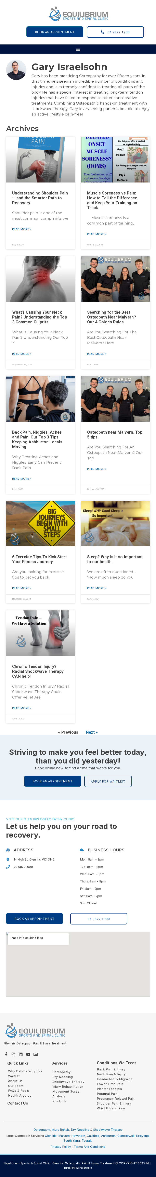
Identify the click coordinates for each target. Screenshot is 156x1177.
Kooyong (142, 1136)
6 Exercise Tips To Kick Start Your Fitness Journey (39, 559)
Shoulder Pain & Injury (114, 1103)
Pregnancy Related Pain (116, 1098)
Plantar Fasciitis (109, 1089)
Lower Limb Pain (110, 1084)
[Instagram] (13, 1054)
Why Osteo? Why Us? (25, 1071)
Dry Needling (62, 1077)
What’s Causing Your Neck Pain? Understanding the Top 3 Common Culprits (39, 317)
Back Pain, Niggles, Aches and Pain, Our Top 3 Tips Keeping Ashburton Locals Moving (37, 439)
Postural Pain (107, 1094)
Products (59, 1101)
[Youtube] (28, 1054)
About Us (15, 1081)
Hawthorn (78, 1136)
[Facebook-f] (6, 1054)
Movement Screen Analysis (66, 1094)
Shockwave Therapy (68, 1082)
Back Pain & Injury (111, 1069)
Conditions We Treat (116, 1062)
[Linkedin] (21, 1054)
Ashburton (108, 1136)
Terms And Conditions (89, 1147)
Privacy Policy (61, 1147)
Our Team (15, 1086)
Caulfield (93, 1136)
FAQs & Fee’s (18, 1091)
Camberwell (125, 1136)
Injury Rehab (60, 1130)
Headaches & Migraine (115, 1079)
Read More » (21, 229)
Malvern (64, 1136)
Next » (92, 732)
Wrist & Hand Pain (111, 1108)
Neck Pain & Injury (111, 1074)
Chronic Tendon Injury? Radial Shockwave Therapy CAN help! (38, 671)
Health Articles (19, 1095)
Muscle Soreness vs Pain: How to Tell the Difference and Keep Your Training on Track (112, 200)
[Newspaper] (36, 1054)
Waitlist (14, 1076)
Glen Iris (50, 1136)
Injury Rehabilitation (67, 1086)
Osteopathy (61, 1072)
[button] (78, 49)
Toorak (87, 1140)
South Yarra (72, 1140)
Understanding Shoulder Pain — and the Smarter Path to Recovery (40, 198)
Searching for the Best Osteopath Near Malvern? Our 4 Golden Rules (111, 317)
